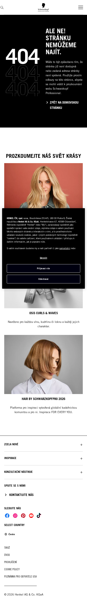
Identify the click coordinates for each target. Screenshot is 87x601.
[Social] (7, 516)
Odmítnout (43, 279)
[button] (43, 444)
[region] (43, 248)
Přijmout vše (43, 268)
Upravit (43, 258)
